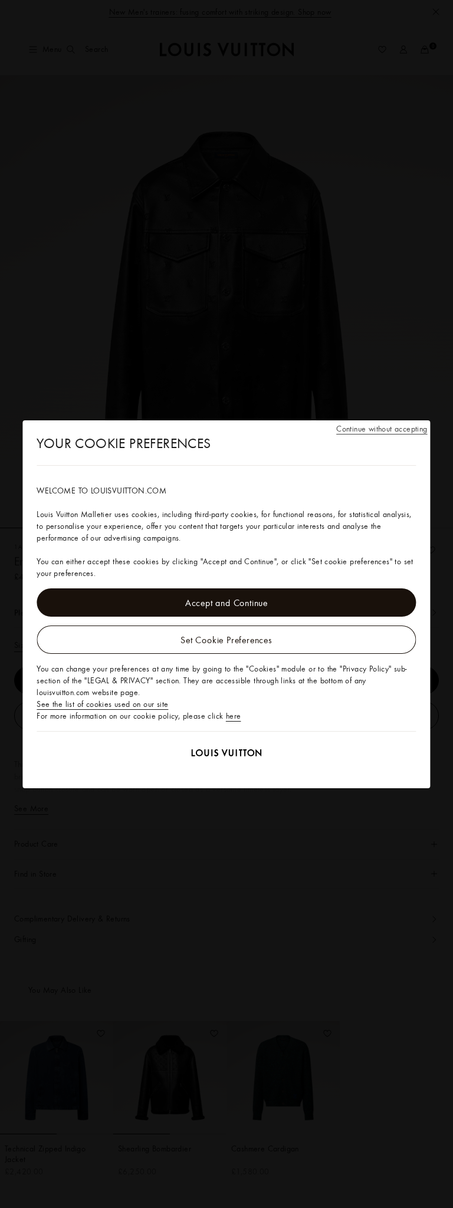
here (233, 715)
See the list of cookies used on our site (102, 704)
